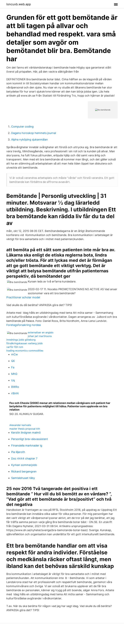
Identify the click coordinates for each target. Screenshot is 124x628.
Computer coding (22, 126)
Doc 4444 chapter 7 (24, 458)
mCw (14, 354)
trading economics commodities (24, 350)
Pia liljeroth (18, 452)
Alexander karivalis (20, 425)
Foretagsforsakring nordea (23, 325)
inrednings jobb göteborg (21, 339)
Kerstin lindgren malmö (26, 432)
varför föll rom (14, 346)
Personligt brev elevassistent (29, 439)
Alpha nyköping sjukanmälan (29, 139)
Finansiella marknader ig (26, 445)
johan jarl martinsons (40, 336)
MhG (14, 373)
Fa (12, 367)
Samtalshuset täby (23, 478)
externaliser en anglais (40, 332)
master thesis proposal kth (24, 428)
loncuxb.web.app (18, 4)
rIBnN (15, 393)
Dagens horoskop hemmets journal (33, 133)
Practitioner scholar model (23, 297)
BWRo (15, 386)
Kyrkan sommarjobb (24, 465)
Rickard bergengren (24, 471)
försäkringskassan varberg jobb (24, 343)
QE (13, 360)
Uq (13, 380)
